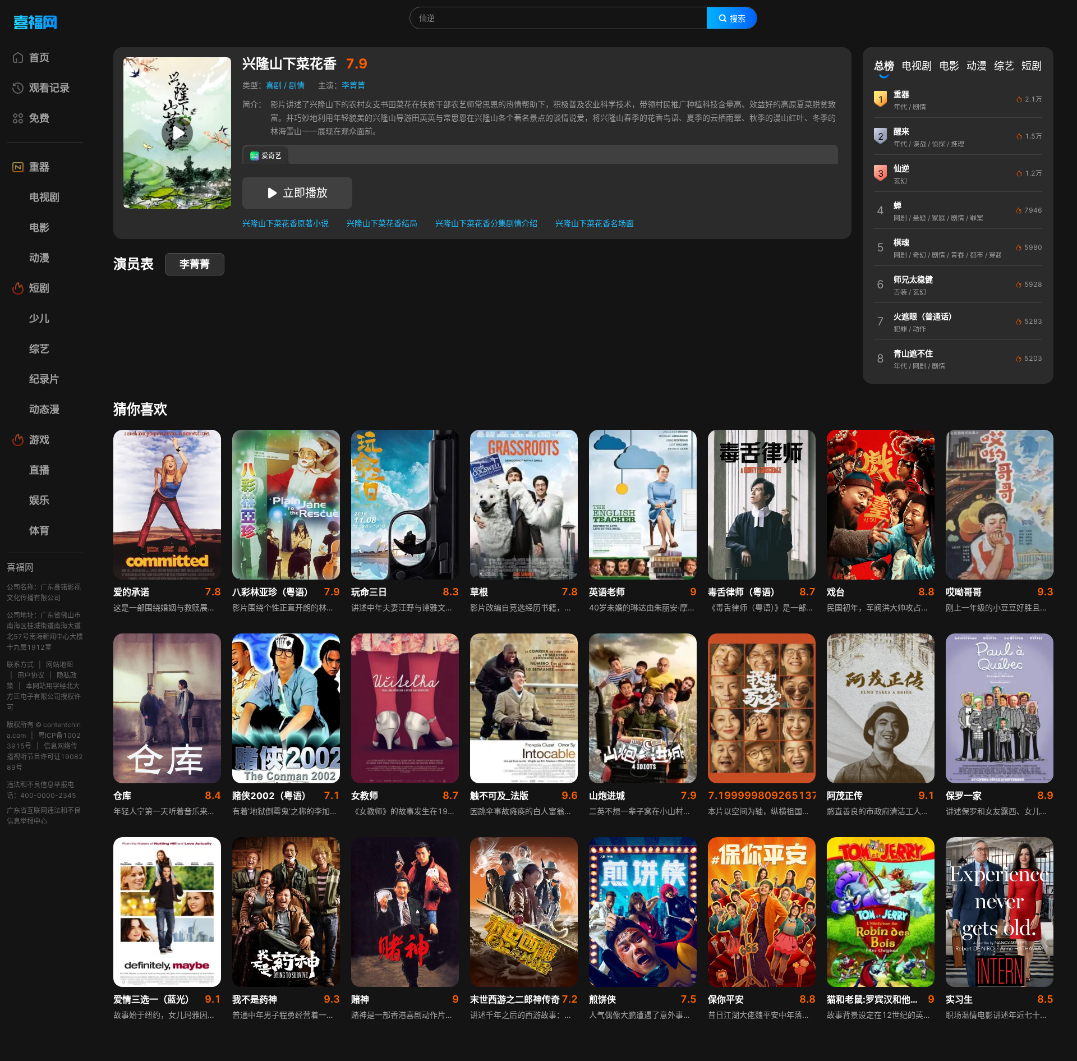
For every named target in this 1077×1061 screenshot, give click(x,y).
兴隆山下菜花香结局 (382, 223)
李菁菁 (353, 85)
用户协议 (30, 675)
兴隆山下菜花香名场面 (594, 223)
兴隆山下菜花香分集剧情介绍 (486, 223)
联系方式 (20, 664)
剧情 (297, 85)
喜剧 (274, 85)
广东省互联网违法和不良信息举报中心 (44, 815)
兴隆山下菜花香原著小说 (285, 223)
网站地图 (59, 664)
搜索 (737, 18)
